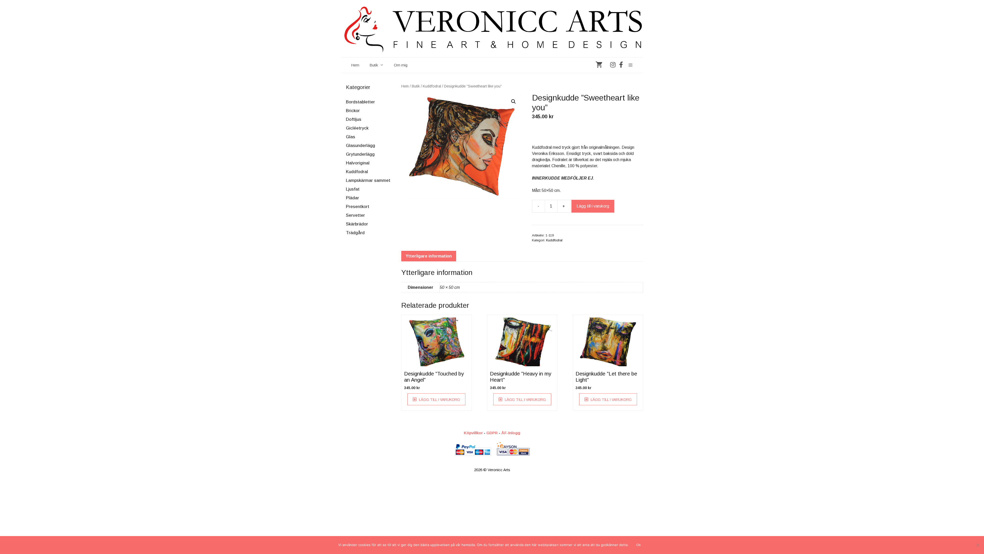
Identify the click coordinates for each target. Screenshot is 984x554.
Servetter (355, 215)
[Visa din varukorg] (599, 65)
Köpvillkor (473, 433)
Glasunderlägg (360, 145)
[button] (513, 101)
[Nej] (977, 545)
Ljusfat (353, 189)
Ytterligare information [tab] (429, 256)
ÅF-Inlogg (510, 433)
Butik (374, 65)
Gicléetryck (357, 128)
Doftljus (353, 119)
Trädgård (355, 232)
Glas (350, 136)
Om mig (400, 65)
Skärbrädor (357, 224)
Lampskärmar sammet (368, 180)
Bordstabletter (360, 102)
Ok (638, 545)
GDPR (492, 433)
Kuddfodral (432, 86)
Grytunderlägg (360, 154)
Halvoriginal (358, 163)
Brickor (353, 110)
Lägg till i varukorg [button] (439, 400)
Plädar (352, 197)
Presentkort (357, 206)
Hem (355, 65)
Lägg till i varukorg (593, 206)
